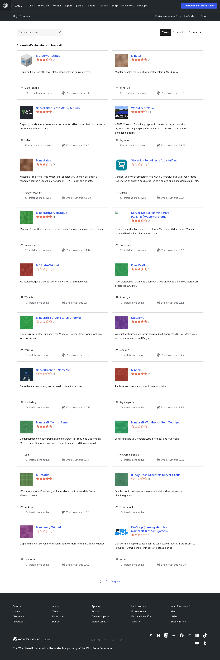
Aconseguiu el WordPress (199, 5)
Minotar (136, 55)
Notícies (17, 611)
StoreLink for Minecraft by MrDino (154, 160)
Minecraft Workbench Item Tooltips (155, 422)
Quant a (17, 606)
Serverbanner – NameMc (53, 370)
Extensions (58, 616)
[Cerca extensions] (60, 32)
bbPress (176, 616)
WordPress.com (180, 606)
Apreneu (96, 606)
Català (47, 639)
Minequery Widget (48, 527)
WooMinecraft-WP (143, 108)
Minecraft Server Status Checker (58, 317)
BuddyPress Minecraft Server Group (156, 475)
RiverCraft (138, 265)
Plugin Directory (21, 16)
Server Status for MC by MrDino (58, 108)
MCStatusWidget (47, 265)
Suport (95, 611)
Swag (135, 621)
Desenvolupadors (101, 616)
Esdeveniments (139, 611)
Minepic (136, 370)
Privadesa (18, 621)
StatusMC (137, 317)
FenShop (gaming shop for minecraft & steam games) (149, 529)
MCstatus (42, 475)
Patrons (56, 621)
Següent (116, 581)
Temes (56, 611)
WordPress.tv (100, 621)
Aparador (57, 606)
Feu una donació (141, 616)
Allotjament (19, 616)
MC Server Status (48, 55)
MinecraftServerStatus (51, 212)
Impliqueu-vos (138, 606)
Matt (174, 611)
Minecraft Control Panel (52, 422)
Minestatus (43, 160)
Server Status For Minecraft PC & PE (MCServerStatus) (150, 214)
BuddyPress (179, 621)
